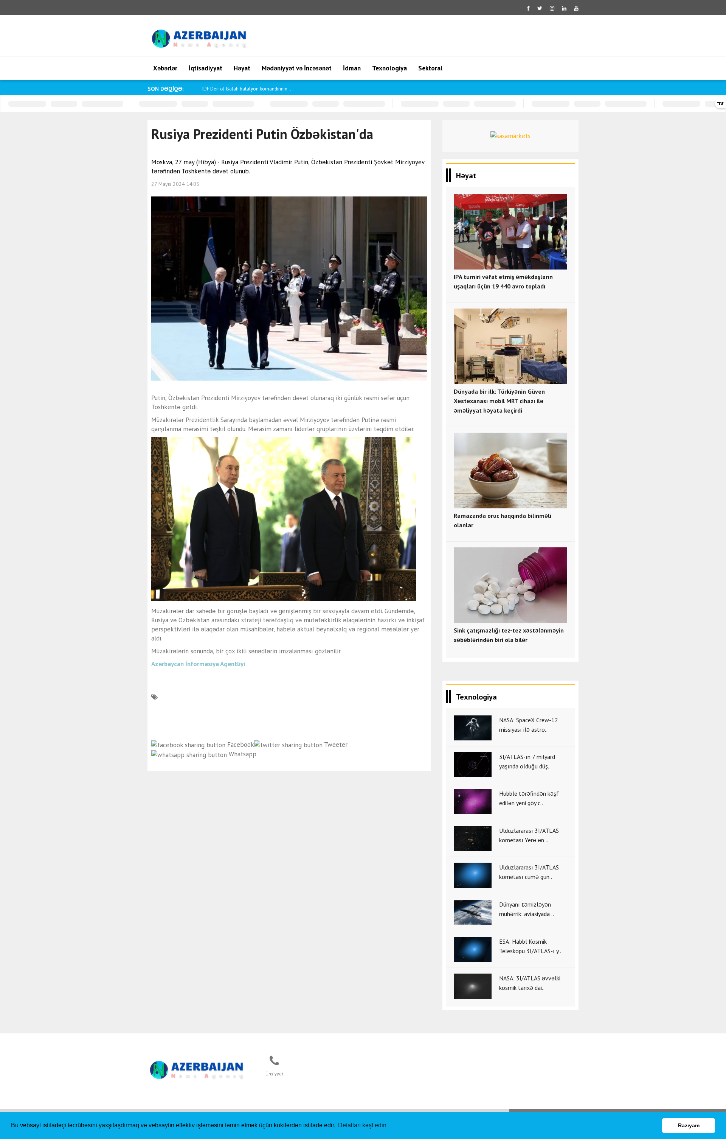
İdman (352, 68)
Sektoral (430, 68)
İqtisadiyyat (205, 68)
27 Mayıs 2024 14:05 (175, 184)
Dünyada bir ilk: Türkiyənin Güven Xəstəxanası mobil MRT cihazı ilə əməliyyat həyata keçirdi (499, 401)
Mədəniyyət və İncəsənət (297, 68)
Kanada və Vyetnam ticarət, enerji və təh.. (245, 89)
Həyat (242, 68)
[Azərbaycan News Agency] (197, 1068)
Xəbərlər (165, 68)
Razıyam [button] (689, 1125)
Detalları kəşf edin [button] (362, 1125)
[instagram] (552, 8)
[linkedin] (564, 8)
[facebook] (528, 8)
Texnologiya (389, 68)
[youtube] (576, 8)
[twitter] (539, 8)
